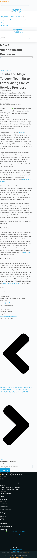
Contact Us (3, 523)
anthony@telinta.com (7, 303)
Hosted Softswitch (5, 493)
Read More (16, 548)
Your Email (3, 464)
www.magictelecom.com (11, 283)
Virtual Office (4, 506)
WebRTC (3, 516)
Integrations (3, 499)
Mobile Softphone (5, 509)
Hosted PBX (3, 503)
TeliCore (21, 133)
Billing (2, 496)
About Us (3, 520)
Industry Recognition (6, 526)
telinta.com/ (27, 252)
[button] (20, 16)
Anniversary (3, 529)
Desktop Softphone (6, 513)
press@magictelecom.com (8, 316)
